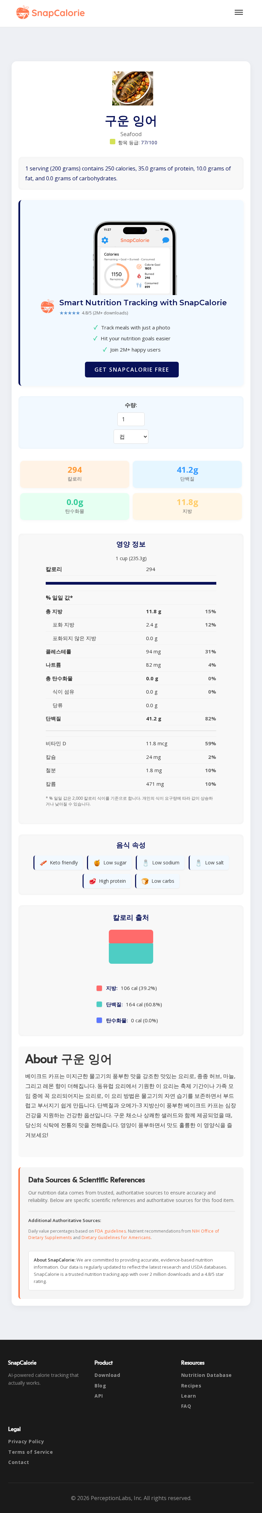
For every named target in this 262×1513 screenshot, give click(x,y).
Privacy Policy (26, 1441)
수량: (131, 405)
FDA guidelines (110, 1231)
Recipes (191, 1385)
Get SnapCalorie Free (131, 369)
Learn (188, 1396)
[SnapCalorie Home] (51, 12)
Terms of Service (30, 1452)
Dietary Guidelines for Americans (116, 1237)
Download (107, 1375)
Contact (18, 1462)
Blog (100, 1385)
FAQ (186, 1406)
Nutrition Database (206, 1375)
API (98, 1396)
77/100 (149, 142)
